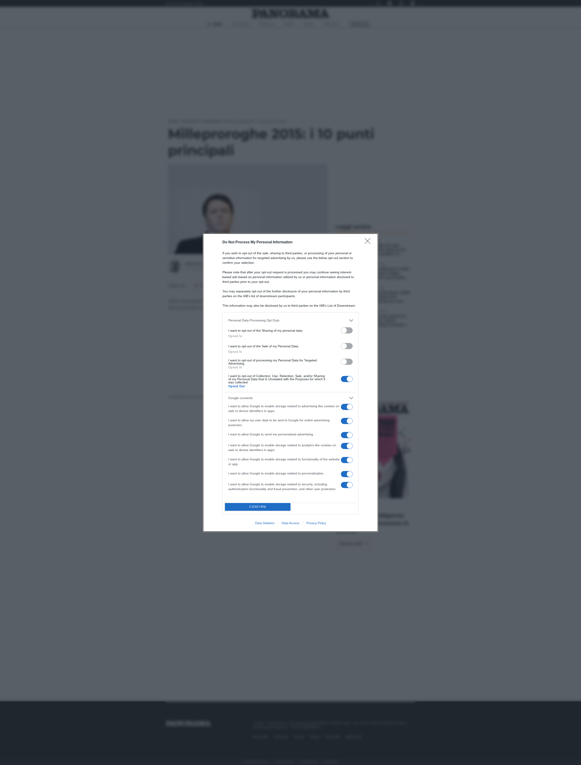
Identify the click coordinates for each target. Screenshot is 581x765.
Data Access (290, 523)
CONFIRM (257, 506)
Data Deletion (265, 523)
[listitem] (290, 320)
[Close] (369, 242)
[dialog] (290, 383)
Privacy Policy (316, 523)
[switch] (347, 330)
